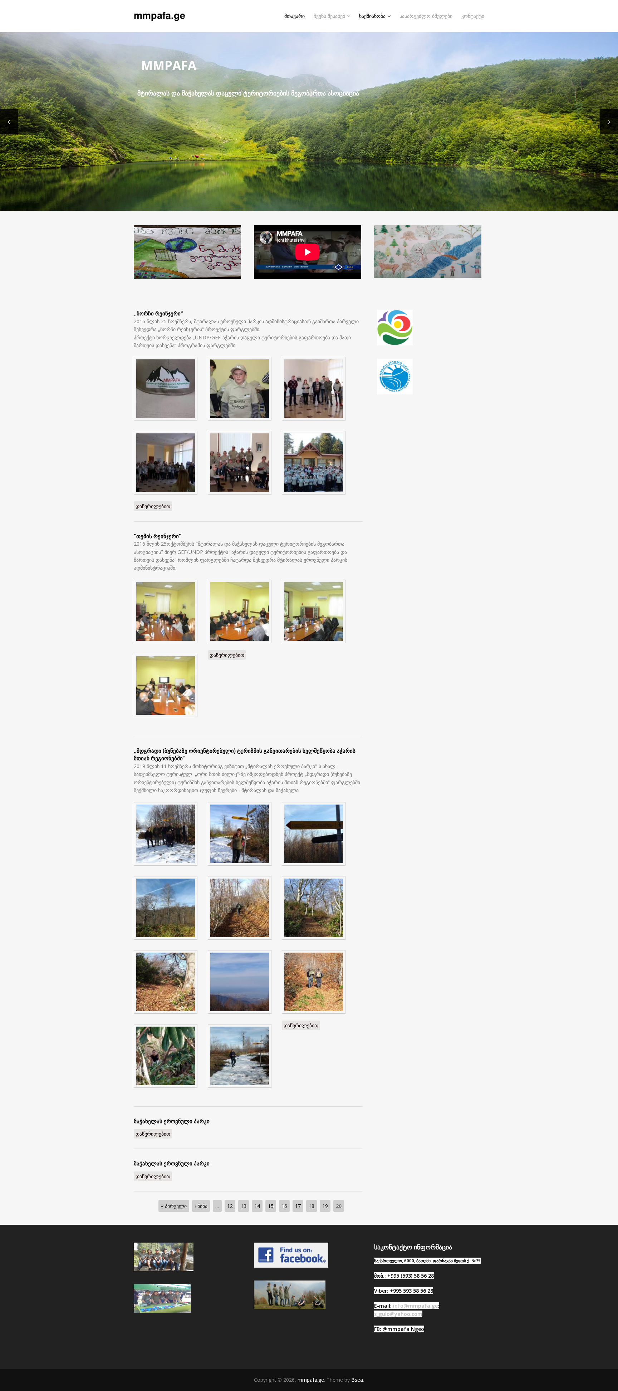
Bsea (357, 1379)
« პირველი (174, 1206)
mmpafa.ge (159, 15)
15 (271, 1206)
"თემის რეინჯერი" (157, 536)
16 (284, 1206)
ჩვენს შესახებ (329, 16)
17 (298, 1206)
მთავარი (294, 16)
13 (243, 1206)
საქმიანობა (372, 16)
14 (257, 1206)
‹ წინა (201, 1206)
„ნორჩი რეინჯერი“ (158, 313)
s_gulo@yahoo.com (398, 1314)
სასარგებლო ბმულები (425, 16)
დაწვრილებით (154, 506)
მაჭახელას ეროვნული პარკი (172, 1121)
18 (311, 1206)
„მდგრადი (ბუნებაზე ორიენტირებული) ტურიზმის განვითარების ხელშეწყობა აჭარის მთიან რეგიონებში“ (244, 754)
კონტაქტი (472, 16)
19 (325, 1206)
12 (230, 1206)
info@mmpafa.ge (415, 1305)
